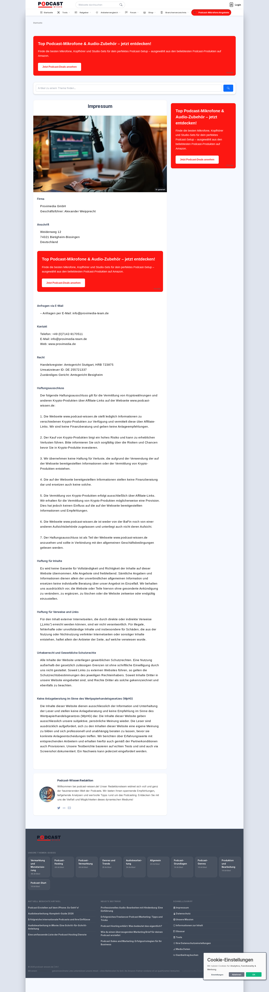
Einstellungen (217, 975)
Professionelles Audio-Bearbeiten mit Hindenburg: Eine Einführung (132, 909)
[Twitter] (58, 807)
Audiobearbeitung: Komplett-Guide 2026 (51, 913)
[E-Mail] (69, 807)
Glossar (180, 931)
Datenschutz (183, 913)
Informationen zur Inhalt (189, 925)
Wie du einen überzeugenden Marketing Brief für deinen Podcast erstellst (132, 934)
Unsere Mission (184, 919)
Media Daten (182, 949)
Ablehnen (236, 974)
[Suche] (121, 5)
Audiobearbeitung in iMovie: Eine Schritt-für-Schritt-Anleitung (57, 927)
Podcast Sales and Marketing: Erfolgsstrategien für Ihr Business (131, 943)
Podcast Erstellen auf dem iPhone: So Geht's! (53, 907)
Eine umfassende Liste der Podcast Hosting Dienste (57, 934)
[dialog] (235, 966)
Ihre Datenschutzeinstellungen (193, 943)
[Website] (64, 807)
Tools (178, 937)
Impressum (182, 907)
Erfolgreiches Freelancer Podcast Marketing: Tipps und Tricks (132, 918)
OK (253, 974)
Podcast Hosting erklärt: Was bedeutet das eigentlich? (131, 926)
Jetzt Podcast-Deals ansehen (59, 66)
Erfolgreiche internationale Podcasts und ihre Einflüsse (59, 919)
